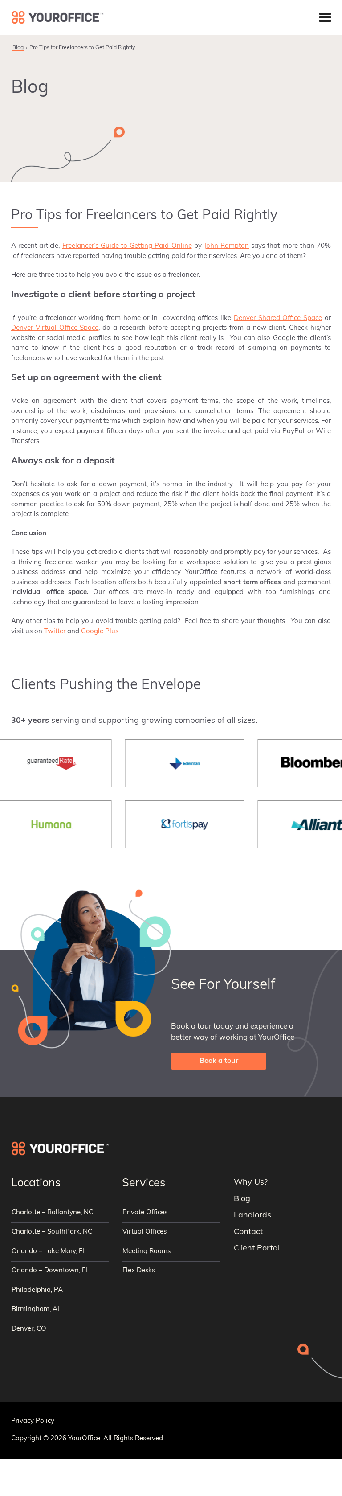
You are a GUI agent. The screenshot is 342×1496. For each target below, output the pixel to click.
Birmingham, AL (36, 1309)
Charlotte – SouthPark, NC (52, 1232)
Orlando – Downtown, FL (50, 1270)
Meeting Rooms (146, 1251)
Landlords (252, 1216)
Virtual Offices (144, 1232)
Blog (18, 47)
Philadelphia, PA (37, 1290)
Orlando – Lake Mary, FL (49, 1251)
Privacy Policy (32, 1421)
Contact (248, 1232)
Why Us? (251, 1183)
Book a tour (219, 1061)
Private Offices (144, 1212)
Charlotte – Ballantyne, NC (52, 1212)
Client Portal (257, 1249)
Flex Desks (138, 1270)
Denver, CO (29, 1329)
